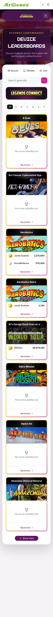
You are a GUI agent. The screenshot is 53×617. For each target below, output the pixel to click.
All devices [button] (13, 70)
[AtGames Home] (16, 5)
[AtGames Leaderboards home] (26, 15)
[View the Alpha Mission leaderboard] (26, 378)
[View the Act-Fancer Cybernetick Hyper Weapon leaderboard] (26, 187)
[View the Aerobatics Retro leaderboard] (26, 293)
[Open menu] (48, 4)
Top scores (25, 165)
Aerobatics (26, 232)
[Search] (44, 80)
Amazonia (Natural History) (26, 480)
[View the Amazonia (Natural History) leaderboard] (26, 492)
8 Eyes (26, 118)
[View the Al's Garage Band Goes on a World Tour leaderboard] (26, 336)
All (10, 107)
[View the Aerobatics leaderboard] (26, 244)
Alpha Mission (26, 366)
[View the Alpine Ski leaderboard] (26, 435)
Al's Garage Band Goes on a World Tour (30, 324)
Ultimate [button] (31, 70)
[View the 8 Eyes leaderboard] (26, 129)
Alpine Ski (26, 423)
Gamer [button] (46, 70)
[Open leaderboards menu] (45, 15)
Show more (28, 538)
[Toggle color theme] (43, 4)
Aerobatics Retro (26, 282)
